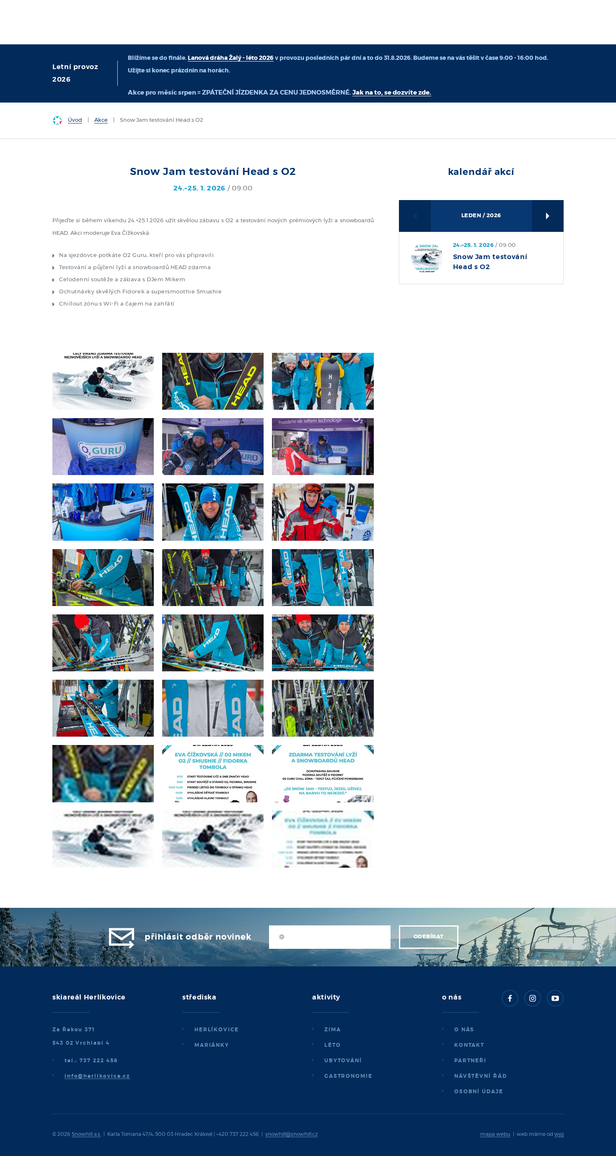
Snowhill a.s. (86, 1134)
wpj (559, 1134)
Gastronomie (348, 1076)
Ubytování (343, 1060)
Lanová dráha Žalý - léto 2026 (231, 58)
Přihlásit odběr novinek (198, 937)
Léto (332, 1045)
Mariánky (211, 1045)
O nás (464, 1029)
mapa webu (495, 1134)
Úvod (75, 120)
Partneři (470, 1060)
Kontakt (469, 1045)
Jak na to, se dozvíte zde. (391, 93)
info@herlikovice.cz (97, 1076)
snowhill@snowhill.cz (291, 1134)
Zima (332, 1029)
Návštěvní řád (480, 1076)
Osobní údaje (478, 1091)
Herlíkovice (216, 1029)
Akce (101, 120)
